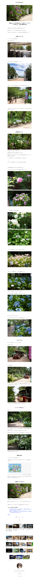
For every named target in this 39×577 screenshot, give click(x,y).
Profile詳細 (19, 573)
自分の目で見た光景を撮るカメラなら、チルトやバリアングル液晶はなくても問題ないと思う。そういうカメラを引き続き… (9, 530)
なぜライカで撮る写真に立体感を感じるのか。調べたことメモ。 (30, 529)
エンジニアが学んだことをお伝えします (19, 3)
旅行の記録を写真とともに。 (19, 559)
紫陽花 (9, 514)
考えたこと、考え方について (26, 559)
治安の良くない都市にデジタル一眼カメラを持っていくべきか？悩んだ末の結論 (16, 529)
